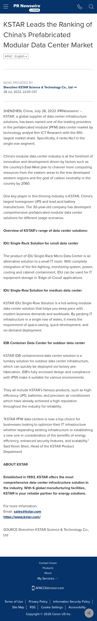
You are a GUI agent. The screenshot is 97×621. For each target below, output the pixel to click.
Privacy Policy (38, 601)
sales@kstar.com (27, 511)
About (48, 573)
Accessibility (77, 607)
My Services (46, 578)
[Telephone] (79, 7)
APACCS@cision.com (49, 588)
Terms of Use (14, 601)
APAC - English (15, 56)
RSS (32, 607)
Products (48, 568)
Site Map (18, 607)
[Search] (91, 7)
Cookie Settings (52, 607)
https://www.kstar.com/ (22, 517)
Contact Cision (48, 563)
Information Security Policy (71, 601)
